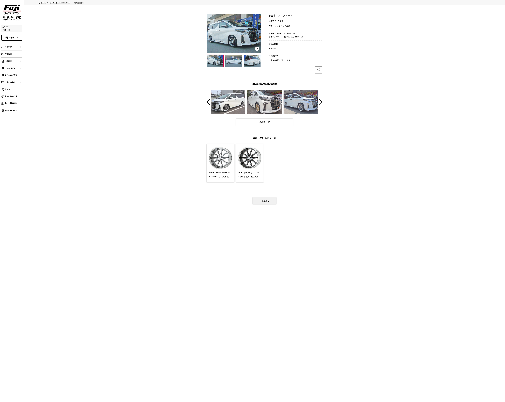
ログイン (12, 37)
